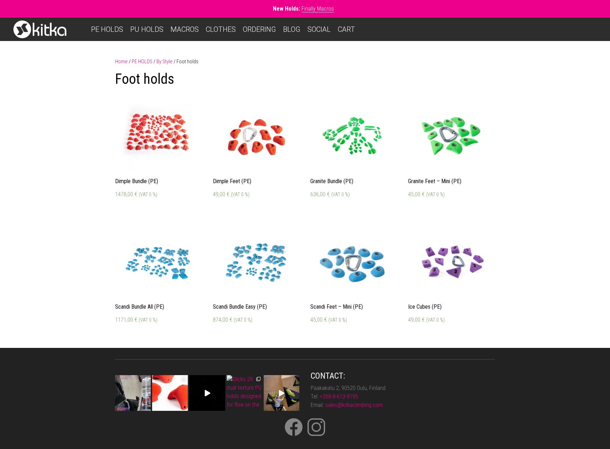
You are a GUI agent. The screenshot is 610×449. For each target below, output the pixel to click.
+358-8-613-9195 (339, 396)
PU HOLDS (146, 29)
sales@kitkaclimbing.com (354, 405)
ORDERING (259, 29)
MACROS (185, 29)
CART (346, 29)
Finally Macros (317, 8)
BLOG (291, 29)
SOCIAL (319, 29)
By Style (164, 62)
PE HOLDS (107, 29)
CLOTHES (221, 29)
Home (121, 62)
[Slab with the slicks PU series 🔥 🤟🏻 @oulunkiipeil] (207, 393)
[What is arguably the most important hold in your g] (170, 393)
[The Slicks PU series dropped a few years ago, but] (281, 393)
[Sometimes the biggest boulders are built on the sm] (133, 393)
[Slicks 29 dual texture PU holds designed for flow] (244, 393)
